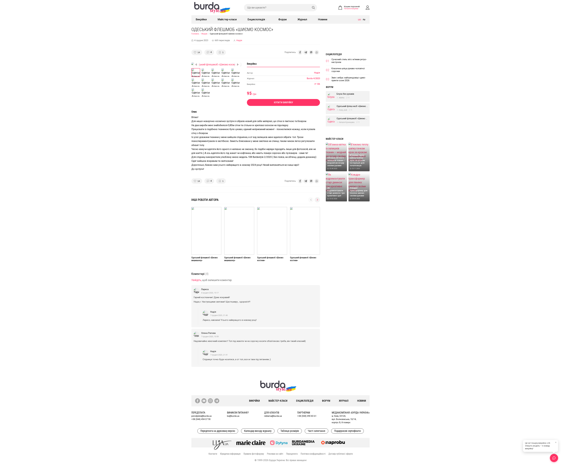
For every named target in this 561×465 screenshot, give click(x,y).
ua (359, 19)
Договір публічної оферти (340, 453)
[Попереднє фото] (196, 64)
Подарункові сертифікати (347, 430)
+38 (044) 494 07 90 (201, 419)
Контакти (212, 453)
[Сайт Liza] (222, 442)
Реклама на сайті (275, 453)
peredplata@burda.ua (201, 416)
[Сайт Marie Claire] (251, 442)
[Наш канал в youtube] (203, 400)
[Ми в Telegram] (216, 400)
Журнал (302, 19)
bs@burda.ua (233, 416)
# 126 (317, 84)
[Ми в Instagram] (210, 400)
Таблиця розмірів (289, 430)
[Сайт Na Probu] (333, 442)
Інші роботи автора (205, 200)
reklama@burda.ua (273, 416)
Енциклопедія (256, 19)
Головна (195, 34)
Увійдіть (196, 280)
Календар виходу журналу (257, 430)
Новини (322, 19)
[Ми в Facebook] (197, 400)
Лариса (205, 289)
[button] (317, 199)
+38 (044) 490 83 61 (306, 416)
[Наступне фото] (238, 64)
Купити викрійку (283, 102)
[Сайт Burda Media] (303, 442)
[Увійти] (368, 8)
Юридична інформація (230, 453)
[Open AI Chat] (554, 458)
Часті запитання (316, 430)
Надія (239, 40)
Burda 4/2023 (313, 78)
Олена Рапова (208, 333)
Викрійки (201, 19)
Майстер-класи (227, 19)
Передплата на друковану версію (217, 430)
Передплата (292, 453)
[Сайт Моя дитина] (279, 442)
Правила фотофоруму (253, 453)
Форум (282, 19)
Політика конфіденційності (313, 453)
